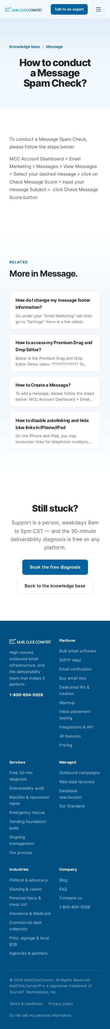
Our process (20, 852)
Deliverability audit (26, 788)
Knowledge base (24, 46)
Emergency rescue (27, 812)
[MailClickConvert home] (23, 9)
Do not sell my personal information (40, 1015)
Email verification (75, 669)
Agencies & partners (28, 953)
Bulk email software (77, 651)
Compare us (70, 898)
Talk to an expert (69, 9)
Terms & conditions (26, 1003)
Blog (63, 880)
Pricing (65, 745)
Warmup (67, 702)
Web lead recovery (77, 781)
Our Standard (71, 806)
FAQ (63, 889)
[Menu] (98, 9)
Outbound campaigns (79, 772)
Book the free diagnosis (55, 567)
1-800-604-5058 (26, 694)
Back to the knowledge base (55, 586)
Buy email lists (72, 678)
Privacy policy (61, 1003)
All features (70, 736)
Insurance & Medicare (30, 913)
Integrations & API (76, 727)
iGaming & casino (25, 889)
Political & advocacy (28, 880)
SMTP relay (70, 660)
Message (54, 46)
